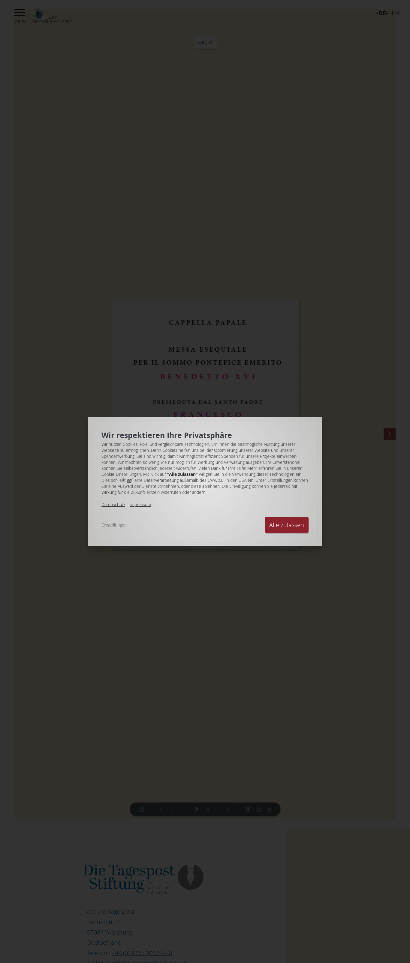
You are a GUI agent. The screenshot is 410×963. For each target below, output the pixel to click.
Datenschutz (113, 504)
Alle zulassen (286, 525)
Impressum (140, 504)
